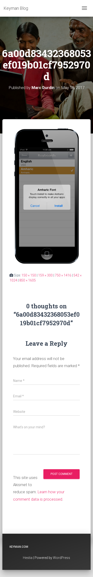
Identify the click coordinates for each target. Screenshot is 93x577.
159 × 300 (45, 275)
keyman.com (19, 546)
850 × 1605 (27, 280)
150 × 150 (28, 275)
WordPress (61, 558)
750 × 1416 (63, 275)
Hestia (27, 558)
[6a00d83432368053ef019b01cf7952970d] (46, 196)
